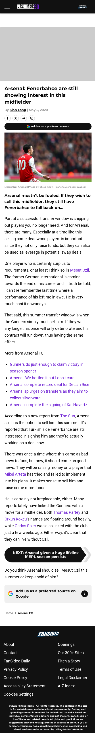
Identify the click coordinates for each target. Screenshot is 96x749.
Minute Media (26, 705)
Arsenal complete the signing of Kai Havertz (48, 404)
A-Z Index (66, 686)
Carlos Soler (25, 525)
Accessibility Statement (25, 686)
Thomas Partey (66, 512)
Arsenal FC (25, 613)
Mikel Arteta (15, 474)
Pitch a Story (69, 661)
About (9, 644)
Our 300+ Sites (71, 652)
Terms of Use (69, 669)
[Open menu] (7, 6)
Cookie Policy (15, 677)
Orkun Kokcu (15, 519)
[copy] (32, 118)
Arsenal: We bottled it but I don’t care (42, 377)
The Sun (67, 416)
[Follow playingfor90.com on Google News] (84, 593)
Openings (66, 644)
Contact (11, 652)
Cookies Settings (18, 694)
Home (8, 613)
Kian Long (18, 110)
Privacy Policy (16, 669)
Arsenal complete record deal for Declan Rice (49, 384)
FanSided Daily (17, 661)
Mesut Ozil (79, 270)
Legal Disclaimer (72, 677)
